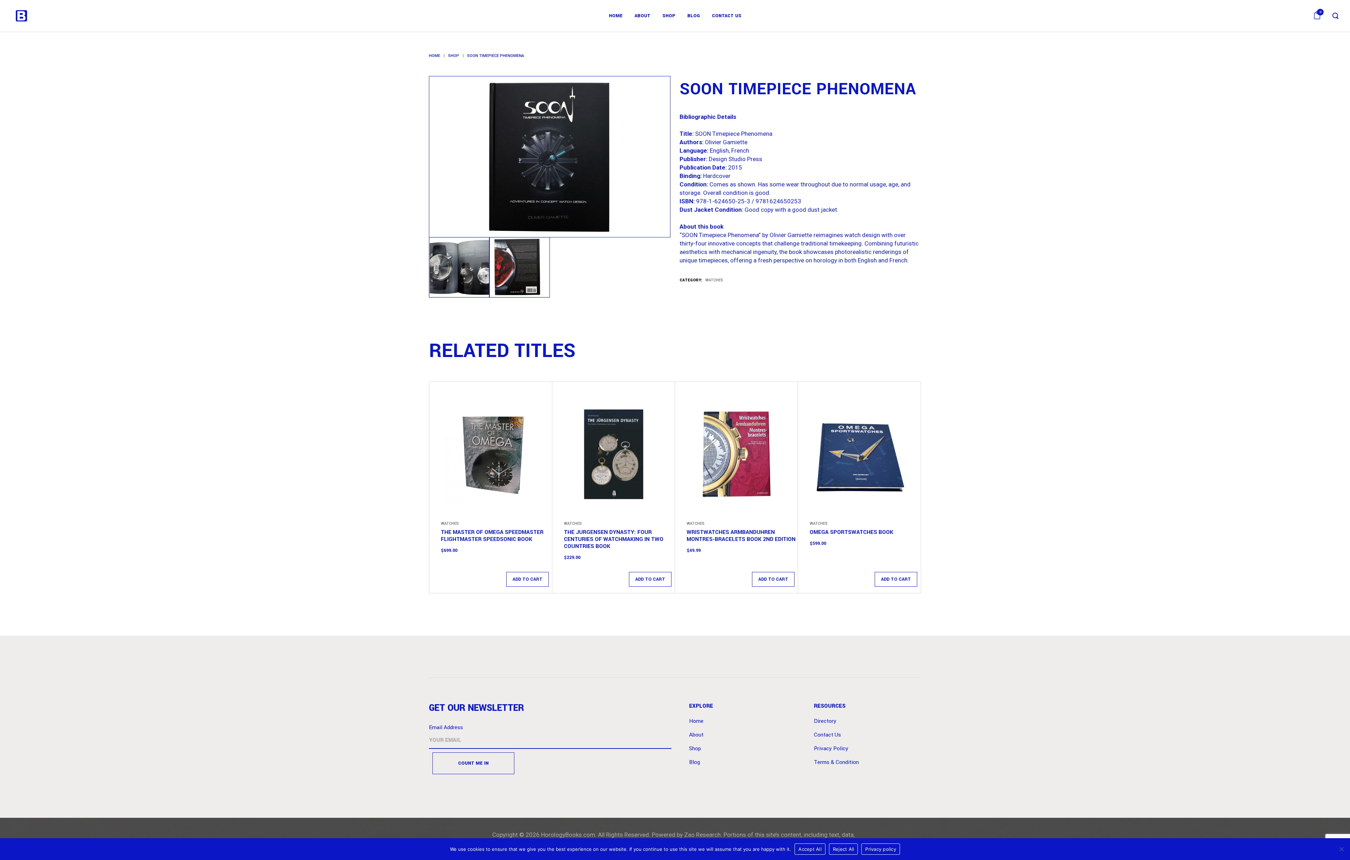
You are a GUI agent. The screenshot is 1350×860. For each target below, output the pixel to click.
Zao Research (702, 834)
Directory (825, 721)
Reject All (843, 849)
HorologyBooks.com (568, 834)
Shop (453, 55)
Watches (714, 280)
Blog (694, 762)
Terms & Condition (836, 762)
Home (434, 55)
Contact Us (827, 735)
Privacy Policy (831, 748)
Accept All (810, 849)
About (696, 735)
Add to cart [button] (527, 579)
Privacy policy (880, 849)
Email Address (446, 727)
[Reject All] (1341, 849)
